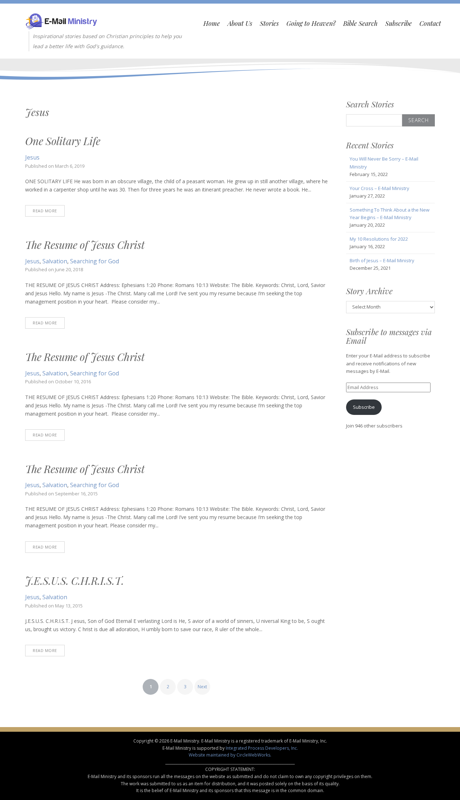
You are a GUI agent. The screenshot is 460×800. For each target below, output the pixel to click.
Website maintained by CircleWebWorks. (230, 755)
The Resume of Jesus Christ (85, 244)
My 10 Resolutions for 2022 (379, 239)
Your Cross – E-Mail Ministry (379, 188)
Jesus (32, 157)
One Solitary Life (62, 141)
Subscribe (398, 23)
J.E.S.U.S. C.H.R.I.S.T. (74, 580)
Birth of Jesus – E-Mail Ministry (382, 260)
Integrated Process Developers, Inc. (262, 748)
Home (211, 23)
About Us (239, 23)
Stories (269, 23)
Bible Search (360, 23)
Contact (430, 23)
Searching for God (94, 261)
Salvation (54, 261)
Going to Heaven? (311, 23)
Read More (45, 210)
